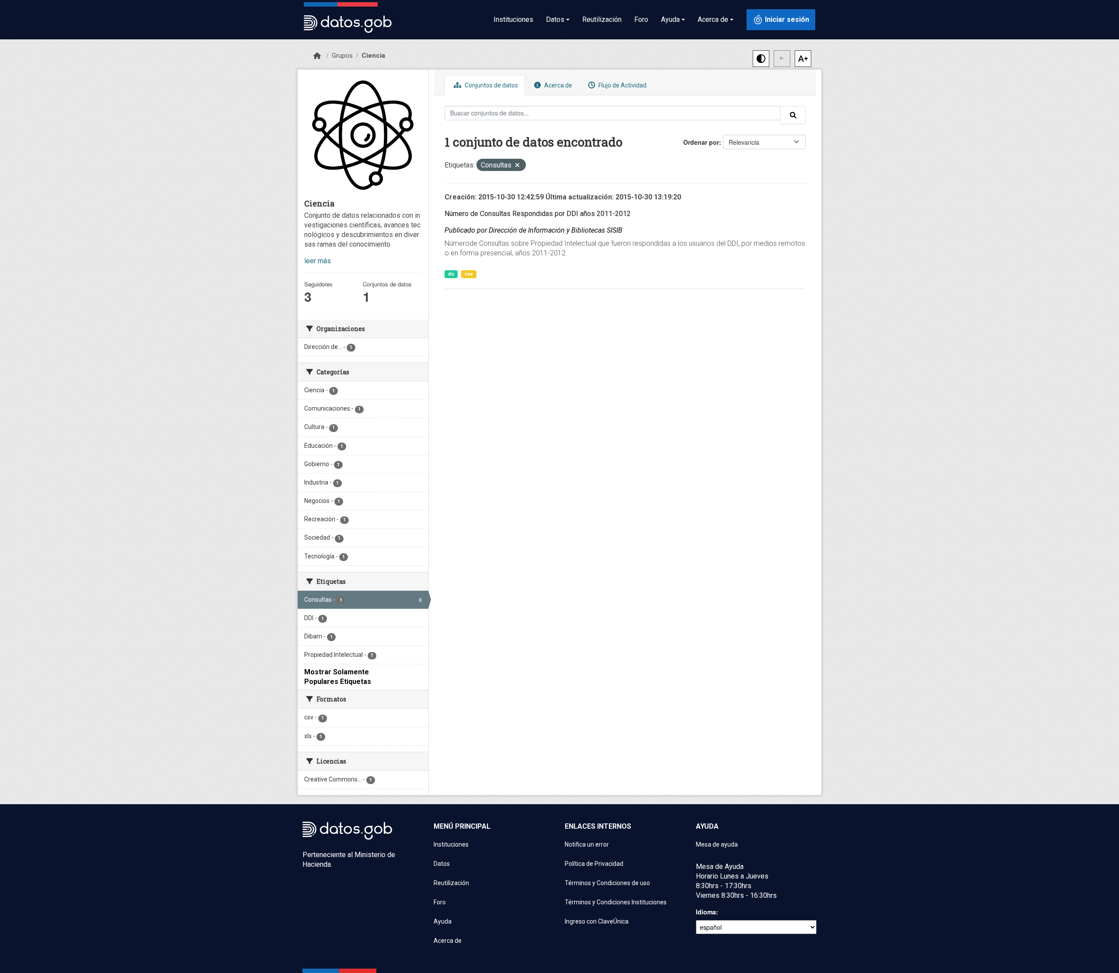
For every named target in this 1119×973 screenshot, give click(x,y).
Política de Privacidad (594, 863)
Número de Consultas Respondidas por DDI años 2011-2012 (538, 213)
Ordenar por (701, 142)
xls (451, 274)
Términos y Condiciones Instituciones (616, 902)
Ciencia (373, 55)
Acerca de (557, 85)
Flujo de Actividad (621, 85)
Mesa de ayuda (717, 844)
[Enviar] (793, 115)
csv (469, 274)
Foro (641, 19)
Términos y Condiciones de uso (607, 882)
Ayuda (443, 921)
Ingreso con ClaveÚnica (597, 921)
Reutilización (602, 19)
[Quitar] (517, 166)
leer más (317, 261)
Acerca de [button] (713, 19)
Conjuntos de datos (490, 85)
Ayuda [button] (670, 19)
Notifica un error (587, 844)
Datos (442, 863)
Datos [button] (555, 19)
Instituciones (513, 19)
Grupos (342, 55)
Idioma (706, 911)
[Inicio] (317, 56)
